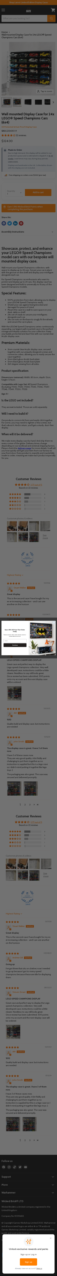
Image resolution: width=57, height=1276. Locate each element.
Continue (15, 645)
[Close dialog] (54, 622)
